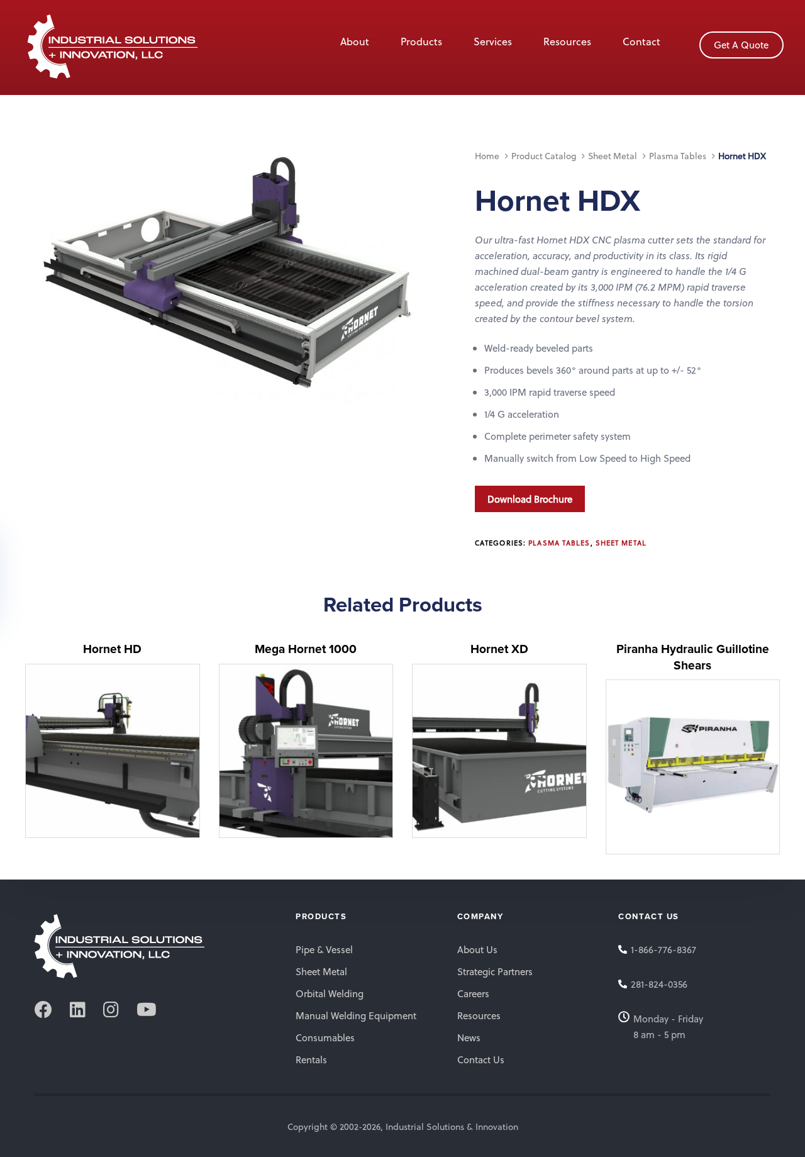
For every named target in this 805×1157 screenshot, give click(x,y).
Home (487, 155)
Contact (641, 41)
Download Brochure (529, 499)
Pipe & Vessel (324, 949)
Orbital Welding (330, 993)
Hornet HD (112, 649)
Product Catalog (544, 155)
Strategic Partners (495, 971)
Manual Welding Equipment (356, 1015)
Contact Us (480, 1059)
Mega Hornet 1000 (306, 649)
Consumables (325, 1037)
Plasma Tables (677, 155)
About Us (477, 949)
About (354, 41)
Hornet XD (499, 649)
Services (493, 41)
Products (421, 41)
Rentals (311, 1059)
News (468, 1037)
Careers (473, 993)
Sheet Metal (612, 155)
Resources (567, 41)
